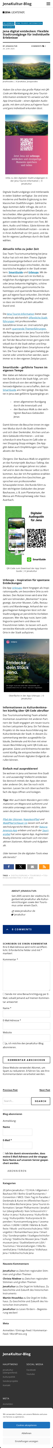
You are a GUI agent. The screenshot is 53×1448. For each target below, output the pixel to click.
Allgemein (9, 23)
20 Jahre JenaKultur (13, 1190)
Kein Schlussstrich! (35, 1211)
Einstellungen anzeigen (26, 1441)
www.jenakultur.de (25, 911)
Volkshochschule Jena (22, 1253)
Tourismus (9, 27)
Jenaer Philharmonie (27, 1207)
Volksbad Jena (26, 1249)
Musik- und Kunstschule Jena (26, 1228)
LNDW (24, 1225)
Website (7, 1032)
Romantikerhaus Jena (26, 1232)
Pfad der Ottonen (12, 819)
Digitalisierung (19, 875)
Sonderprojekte (17, 1235)
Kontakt (6, 1385)
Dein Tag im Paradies (37, 1197)
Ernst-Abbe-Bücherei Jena (17, 1204)
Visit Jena (28, 878)
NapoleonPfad (31, 819)
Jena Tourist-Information (29, 23)
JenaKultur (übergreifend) (10, 1371)
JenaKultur (28, 890)
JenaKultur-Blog (17, 3)
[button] (9, 866)
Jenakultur (20, 914)
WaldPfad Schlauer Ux (15, 823)
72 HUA (30, 1190)
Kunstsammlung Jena (26, 1221)
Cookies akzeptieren (26, 1425)
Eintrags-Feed (23, 1330)
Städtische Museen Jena (26, 1239)
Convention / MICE (13, 1197)
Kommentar (10, 959)
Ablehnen (26, 1433)
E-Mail (7, 1140)
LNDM (16, 1225)
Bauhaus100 (9, 1193)
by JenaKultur (10, 46)
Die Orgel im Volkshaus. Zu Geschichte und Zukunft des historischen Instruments (26, 1290)
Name (7, 1008)
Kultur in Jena (10, 1214)
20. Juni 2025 (9, 49)
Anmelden (8, 1330)
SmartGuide (9, 390)
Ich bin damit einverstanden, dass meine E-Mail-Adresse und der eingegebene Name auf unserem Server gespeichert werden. (25, 1158)
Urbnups (17, 587)
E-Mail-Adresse (12, 1020)
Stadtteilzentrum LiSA (32, 1242)
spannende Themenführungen (29, 328)
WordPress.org (18, 1333)
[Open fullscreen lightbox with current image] (26, 144)
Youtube (30, 1374)
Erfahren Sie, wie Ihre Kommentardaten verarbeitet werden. (26, 1072)
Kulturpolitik (17, 1218)
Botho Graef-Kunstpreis (32, 1193)
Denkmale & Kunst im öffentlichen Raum (25, 1200)
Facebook (31, 1369)
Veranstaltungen (26, 1246)
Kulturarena (26, 1214)
